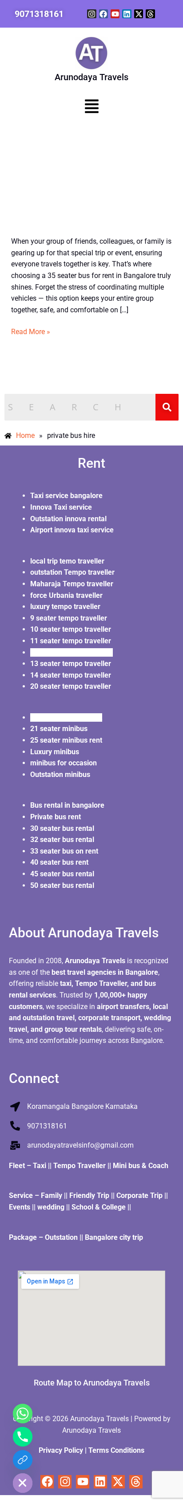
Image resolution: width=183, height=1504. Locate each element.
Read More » (30, 331)
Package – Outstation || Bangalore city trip (77, 1237)
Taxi (40, 1165)
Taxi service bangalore (66, 495)
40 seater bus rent (60, 862)
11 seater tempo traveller (71, 641)
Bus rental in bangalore (68, 805)
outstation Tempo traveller (72, 572)
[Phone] (22, 1437)
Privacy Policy (61, 1450)
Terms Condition (114, 1450)
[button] (91, 108)
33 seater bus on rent (64, 851)
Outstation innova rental (68, 519)
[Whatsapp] (22, 1413)
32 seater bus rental (63, 839)
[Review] (22, 1460)
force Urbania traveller (66, 595)
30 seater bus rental (62, 828)
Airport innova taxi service (72, 530)
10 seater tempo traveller (70, 629)
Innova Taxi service (61, 507)
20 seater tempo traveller (71, 686)
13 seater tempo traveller (71, 663)
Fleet (18, 1165)
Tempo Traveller (79, 1165)
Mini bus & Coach (140, 1165)
